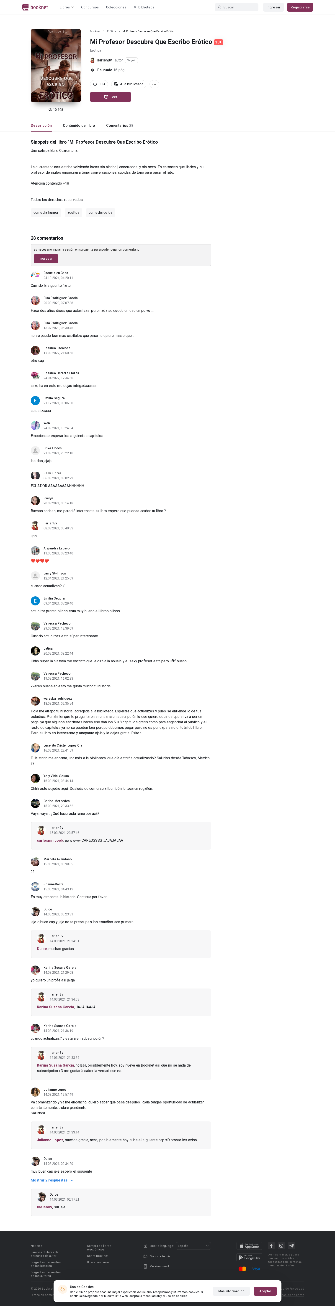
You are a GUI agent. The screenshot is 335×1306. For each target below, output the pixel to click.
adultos (73, 212)
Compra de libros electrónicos (99, 1247)
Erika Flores (53, 448)
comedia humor (46, 212)
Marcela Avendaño (58, 859)
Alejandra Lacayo (57, 548)
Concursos (90, 7)
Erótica (111, 31)
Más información (231, 1291)
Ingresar (274, 7)
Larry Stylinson (55, 573)
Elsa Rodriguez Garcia (61, 298)
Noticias (36, 1246)
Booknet (95, 31)
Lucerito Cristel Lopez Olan (64, 745)
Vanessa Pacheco (57, 623)
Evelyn (48, 498)
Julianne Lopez (55, 1089)
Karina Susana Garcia (60, 967)
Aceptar (265, 1291)
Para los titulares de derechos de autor (44, 1254)
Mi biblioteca (144, 7)
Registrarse (300, 7)
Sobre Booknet (97, 1256)
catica (48, 648)
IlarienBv (104, 60)
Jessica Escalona (57, 348)
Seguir (131, 60)
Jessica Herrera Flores (61, 373)
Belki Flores (53, 473)
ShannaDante (53, 884)
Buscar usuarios (98, 1262)
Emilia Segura (54, 398)
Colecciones (116, 7)
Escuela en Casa (56, 273)
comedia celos (101, 212)
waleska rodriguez (58, 698)
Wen (47, 423)
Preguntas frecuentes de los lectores (46, 1264)
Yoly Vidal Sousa (56, 776)
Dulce (48, 909)
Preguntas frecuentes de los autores (46, 1274)
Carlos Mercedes (57, 801)
